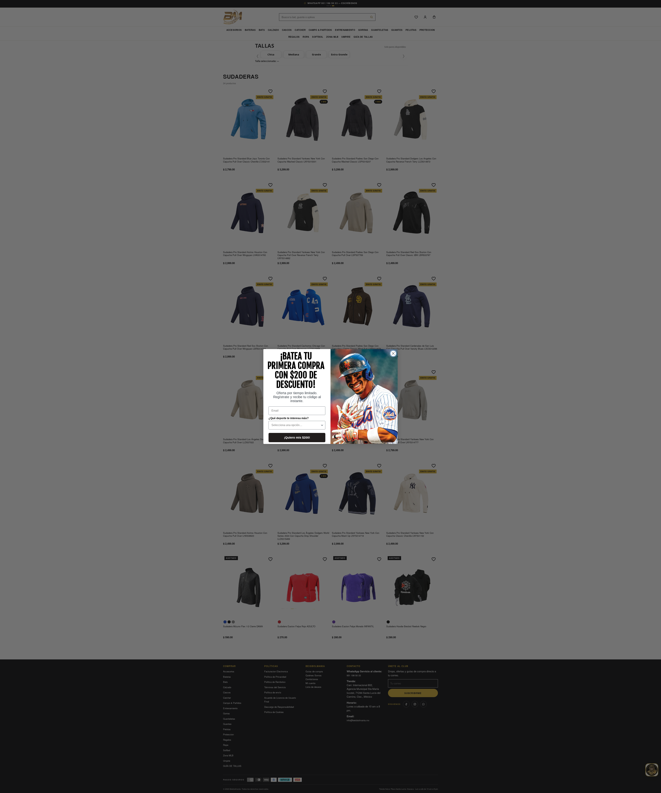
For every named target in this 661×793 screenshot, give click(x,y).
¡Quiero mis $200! (297, 437)
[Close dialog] (393, 353)
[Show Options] (322, 425)
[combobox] (295, 425)
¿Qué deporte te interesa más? (289, 418)
